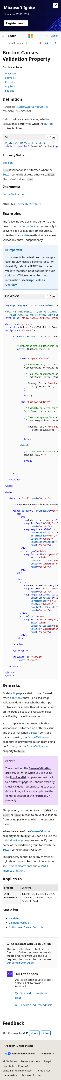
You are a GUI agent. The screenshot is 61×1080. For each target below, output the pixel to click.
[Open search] (46, 36)
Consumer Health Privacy (16, 1070)
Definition (10, 73)
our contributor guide (20, 962)
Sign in (54, 35)
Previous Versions (30, 1061)
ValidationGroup (13, 840)
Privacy (22, 1066)
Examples (10, 77)
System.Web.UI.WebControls (32, 106)
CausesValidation (13, 194)
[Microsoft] (30, 36)
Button (48, 124)
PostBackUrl (18, 777)
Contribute (8, 1066)
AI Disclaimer (10, 1061)
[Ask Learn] (40, 43)
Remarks (10, 82)
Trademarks (9, 1075)
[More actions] (55, 43)
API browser (18, 43)
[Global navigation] (3, 36)
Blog (46, 1061)
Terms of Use (43, 1070)
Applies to (10, 86)
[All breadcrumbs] (5, 43)
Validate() (14, 918)
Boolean (8, 163)
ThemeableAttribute (28, 204)
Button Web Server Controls (26, 927)
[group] (30, 145)
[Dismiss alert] (55, 5)
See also (9, 90)
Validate (25, 235)
